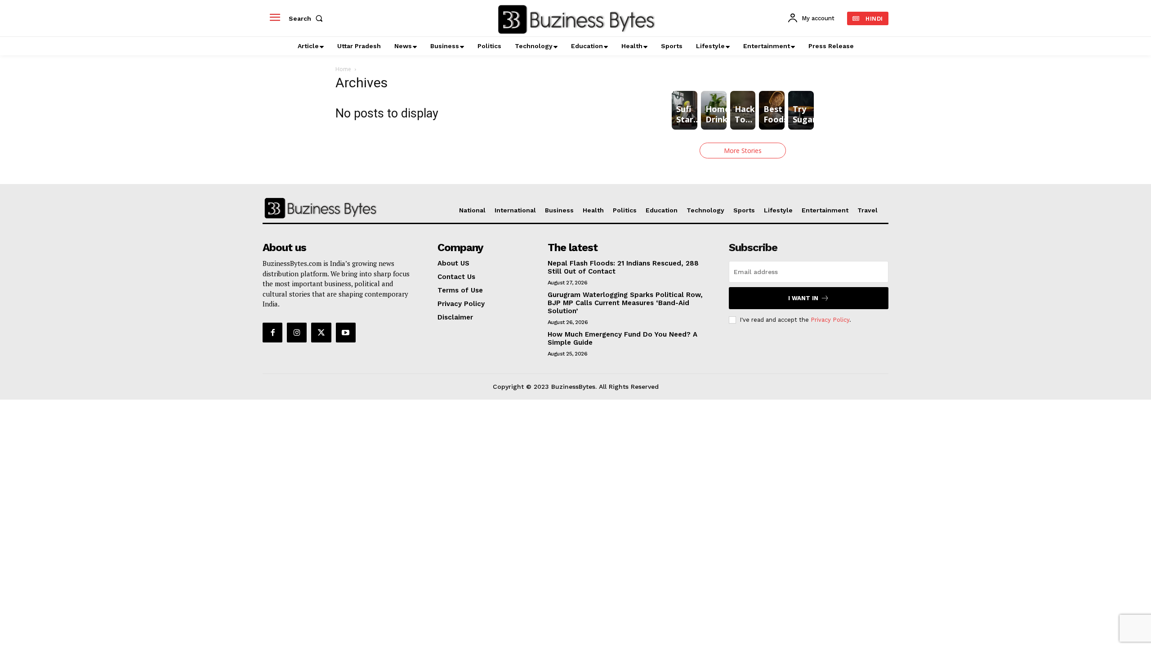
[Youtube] (346, 332)
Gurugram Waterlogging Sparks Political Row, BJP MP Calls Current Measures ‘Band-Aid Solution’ (625, 303)
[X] (321, 332)
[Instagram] (297, 332)
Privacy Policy (830, 319)
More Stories (743, 150)
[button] (307, 18)
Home (343, 69)
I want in (803, 298)
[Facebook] (272, 332)
